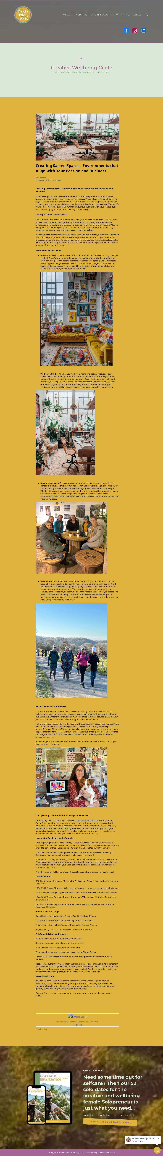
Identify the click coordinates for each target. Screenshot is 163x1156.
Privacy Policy (91, 1152)
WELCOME (68, 14)
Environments (41, 177)
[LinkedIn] (143, 30)
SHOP (116, 14)
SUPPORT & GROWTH (100, 14)
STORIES (125, 14)
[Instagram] (135, 30)
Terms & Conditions (107, 1152)
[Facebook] (126, 30)
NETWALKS (81, 14)
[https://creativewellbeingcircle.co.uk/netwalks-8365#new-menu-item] (23, 15)
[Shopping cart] (148, 15)
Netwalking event (43, 983)
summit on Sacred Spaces (86, 820)
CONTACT (137, 14)
